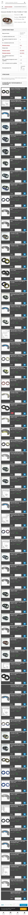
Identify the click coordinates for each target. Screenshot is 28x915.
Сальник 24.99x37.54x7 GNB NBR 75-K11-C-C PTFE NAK (18, 306)
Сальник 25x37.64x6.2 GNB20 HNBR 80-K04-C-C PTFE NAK (17, 528)
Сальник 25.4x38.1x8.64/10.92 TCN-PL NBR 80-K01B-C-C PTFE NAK (18, 745)
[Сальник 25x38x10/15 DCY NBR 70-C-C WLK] (5, 273)
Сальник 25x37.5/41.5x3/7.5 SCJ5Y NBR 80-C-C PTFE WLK (18, 258)
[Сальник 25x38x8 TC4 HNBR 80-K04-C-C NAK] (5, 677)
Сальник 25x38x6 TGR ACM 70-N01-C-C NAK (17, 566)
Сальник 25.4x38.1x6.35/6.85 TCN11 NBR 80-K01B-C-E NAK (17, 453)
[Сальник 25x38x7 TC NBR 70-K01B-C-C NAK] (5, 618)
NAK (22, 14)
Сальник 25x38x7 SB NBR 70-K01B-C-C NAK (17, 184)
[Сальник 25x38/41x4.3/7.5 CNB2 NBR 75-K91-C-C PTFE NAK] (5, 444)
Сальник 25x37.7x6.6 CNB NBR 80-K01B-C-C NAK (17, 111)
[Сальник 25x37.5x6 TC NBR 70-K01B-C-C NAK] (5, 481)
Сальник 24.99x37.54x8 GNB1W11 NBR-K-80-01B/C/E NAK (18, 830)
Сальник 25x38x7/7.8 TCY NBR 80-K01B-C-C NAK (18, 405)
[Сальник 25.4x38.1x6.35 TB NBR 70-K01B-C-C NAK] (5, 236)
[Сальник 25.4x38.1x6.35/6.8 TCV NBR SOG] (5, 820)
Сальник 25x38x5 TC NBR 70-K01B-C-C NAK (17, 554)
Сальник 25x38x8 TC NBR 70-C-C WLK (18, 221)
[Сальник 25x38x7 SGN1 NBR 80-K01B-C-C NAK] (5, 606)
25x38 (24, 22)
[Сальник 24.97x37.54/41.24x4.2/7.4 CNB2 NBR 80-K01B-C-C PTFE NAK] (5, 297)
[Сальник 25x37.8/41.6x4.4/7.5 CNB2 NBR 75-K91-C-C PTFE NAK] (5, 371)
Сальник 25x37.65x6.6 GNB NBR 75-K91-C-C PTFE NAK (18, 344)
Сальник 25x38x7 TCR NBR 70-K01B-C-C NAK (17, 627)
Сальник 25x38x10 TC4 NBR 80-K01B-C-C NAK (18, 794)
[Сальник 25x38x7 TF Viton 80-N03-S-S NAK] (5, 642)
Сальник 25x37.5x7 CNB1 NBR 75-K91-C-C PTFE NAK (18, 503)
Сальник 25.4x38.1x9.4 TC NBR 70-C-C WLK (17, 148)
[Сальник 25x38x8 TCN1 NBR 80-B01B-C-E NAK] (5, 126)
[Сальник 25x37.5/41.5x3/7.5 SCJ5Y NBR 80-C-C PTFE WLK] (5, 261)
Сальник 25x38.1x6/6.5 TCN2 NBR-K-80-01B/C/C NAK (18, 866)
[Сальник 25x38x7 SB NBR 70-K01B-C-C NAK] (5, 187)
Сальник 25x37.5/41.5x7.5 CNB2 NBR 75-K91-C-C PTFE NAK (18, 318)
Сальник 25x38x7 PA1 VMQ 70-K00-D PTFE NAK (17, 806)
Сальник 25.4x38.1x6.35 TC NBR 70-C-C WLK (18, 136)
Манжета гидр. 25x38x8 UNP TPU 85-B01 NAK (18, 782)
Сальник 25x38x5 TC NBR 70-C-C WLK (18, 172)
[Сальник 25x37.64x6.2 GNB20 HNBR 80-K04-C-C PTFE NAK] (5, 531)
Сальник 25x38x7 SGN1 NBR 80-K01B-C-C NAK (18, 603)
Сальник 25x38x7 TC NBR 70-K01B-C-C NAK (17, 615)
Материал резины (6, 45)
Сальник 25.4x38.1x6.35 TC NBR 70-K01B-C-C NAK (18, 245)
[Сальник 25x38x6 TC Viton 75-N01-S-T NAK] (5, 383)
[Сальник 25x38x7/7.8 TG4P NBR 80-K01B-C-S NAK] (5, 654)
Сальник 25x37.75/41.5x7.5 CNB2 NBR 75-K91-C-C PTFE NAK (18, 356)
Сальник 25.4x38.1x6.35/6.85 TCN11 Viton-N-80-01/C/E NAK (17, 880)
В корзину (23, 905)
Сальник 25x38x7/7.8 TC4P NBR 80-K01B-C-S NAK (18, 392)
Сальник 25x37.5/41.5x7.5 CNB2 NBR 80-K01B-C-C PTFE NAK (18, 331)
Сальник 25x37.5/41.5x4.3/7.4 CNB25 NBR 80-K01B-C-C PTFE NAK (17, 515)
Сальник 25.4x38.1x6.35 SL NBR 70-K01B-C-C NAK (18, 733)
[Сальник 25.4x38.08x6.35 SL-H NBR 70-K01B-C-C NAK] (5, 724)
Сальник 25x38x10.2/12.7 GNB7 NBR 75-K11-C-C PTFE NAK (18, 429)
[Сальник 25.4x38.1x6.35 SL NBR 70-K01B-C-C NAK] (5, 736)
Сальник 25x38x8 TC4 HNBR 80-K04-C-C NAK (18, 674)
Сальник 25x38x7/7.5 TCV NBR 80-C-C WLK (18, 465)
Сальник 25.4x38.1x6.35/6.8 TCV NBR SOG (18, 817)
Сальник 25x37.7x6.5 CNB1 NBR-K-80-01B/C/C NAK (18, 842)
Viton (21, 45)
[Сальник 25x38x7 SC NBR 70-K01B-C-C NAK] (5, 593)
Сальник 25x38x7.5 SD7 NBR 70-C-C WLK (18, 282)
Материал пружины (6, 53)
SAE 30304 (22, 50)
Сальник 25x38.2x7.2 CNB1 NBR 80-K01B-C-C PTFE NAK (18, 695)
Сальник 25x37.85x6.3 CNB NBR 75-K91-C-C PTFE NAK (18, 89)
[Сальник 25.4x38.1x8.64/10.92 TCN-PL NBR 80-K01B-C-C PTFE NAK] (5, 748)
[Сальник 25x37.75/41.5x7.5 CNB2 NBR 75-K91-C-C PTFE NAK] (5, 359)
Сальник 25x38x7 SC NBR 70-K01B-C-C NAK (17, 590)
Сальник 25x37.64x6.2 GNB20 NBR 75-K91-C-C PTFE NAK (17, 541)
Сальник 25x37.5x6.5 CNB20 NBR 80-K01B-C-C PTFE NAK (18, 490)
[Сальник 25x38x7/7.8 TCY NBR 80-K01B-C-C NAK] (5, 408)
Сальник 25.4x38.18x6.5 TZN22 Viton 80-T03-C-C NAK (17, 757)
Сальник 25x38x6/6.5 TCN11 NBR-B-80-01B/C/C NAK (18, 854)
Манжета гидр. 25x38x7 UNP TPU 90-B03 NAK (18, 769)
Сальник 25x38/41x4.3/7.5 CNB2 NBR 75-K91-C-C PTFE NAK (18, 441)
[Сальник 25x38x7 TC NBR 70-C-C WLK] (5, 200)
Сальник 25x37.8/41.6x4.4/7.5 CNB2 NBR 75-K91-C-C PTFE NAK (18, 368)
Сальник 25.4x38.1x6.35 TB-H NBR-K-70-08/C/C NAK (17, 893)
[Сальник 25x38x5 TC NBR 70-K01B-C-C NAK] (5, 557)
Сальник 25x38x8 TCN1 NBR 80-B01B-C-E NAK (18, 123)
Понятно (23, 908)
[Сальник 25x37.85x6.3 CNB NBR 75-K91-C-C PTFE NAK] (5, 92)
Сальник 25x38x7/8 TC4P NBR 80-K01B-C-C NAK (18, 417)
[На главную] (2, 7)
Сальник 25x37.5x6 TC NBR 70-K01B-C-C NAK (17, 478)
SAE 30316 (22, 53)
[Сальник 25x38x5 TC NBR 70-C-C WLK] (5, 175)
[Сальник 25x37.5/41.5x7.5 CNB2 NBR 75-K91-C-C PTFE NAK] (5, 321)
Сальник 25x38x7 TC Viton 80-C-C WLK (18, 209)
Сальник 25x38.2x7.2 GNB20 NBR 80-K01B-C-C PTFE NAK (18, 707)
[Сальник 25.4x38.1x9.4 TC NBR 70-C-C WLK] (5, 151)
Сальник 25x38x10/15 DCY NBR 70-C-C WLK (18, 270)
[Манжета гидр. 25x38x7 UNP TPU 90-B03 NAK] (5, 772)
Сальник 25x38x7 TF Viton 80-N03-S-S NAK (17, 639)
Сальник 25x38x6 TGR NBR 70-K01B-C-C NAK (17, 578)
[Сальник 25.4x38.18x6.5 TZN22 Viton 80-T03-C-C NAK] (5, 760)
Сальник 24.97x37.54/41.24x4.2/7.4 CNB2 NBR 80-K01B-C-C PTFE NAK (18, 294)
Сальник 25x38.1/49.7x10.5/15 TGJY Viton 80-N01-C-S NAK (17, 686)
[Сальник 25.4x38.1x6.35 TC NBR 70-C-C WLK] (5, 139)
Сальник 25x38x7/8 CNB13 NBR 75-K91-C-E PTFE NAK (18, 664)
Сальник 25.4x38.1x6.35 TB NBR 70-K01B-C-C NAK (18, 233)
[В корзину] (24, 98)
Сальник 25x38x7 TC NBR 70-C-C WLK (18, 197)
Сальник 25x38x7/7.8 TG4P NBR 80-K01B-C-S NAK (18, 651)
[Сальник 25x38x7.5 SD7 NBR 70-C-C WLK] (5, 285)
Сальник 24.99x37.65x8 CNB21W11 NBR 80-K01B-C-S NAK (18, 101)
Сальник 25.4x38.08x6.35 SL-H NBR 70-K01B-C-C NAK (17, 721)
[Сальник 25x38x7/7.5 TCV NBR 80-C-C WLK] (5, 468)
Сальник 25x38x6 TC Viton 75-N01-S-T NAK (17, 380)
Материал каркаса (6, 50)
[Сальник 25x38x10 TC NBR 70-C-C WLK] (5, 163)
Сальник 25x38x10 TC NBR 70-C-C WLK (18, 160)
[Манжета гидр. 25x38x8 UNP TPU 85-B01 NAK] (5, 785)
